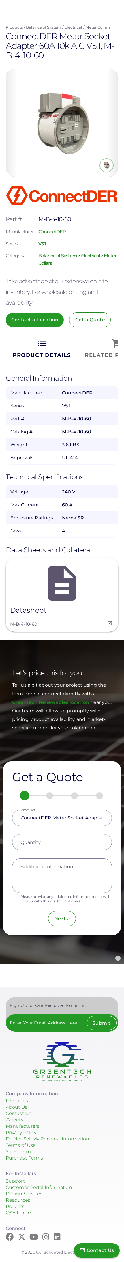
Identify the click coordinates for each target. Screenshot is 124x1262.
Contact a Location (34, 320)
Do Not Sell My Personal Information (47, 1139)
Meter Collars (97, 27)
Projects (15, 1206)
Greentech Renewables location (51, 702)
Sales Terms (19, 1151)
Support (15, 1181)
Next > (62, 918)
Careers (14, 1120)
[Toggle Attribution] (118, 958)
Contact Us (18, 1113)
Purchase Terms (24, 1158)
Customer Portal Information (39, 1187)
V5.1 (42, 244)
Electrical (73, 27)
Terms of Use (21, 1145)
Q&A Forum (19, 1213)
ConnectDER (52, 231)
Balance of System (43, 27)
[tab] (42, 348)
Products (14, 27)
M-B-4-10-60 (23, 624)
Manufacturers (23, 1126)
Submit (102, 1023)
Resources (18, 1200)
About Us (16, 1107)
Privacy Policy (21, 1132)
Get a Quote (90, 320)
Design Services (24, 1193)
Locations (17, 1100)
